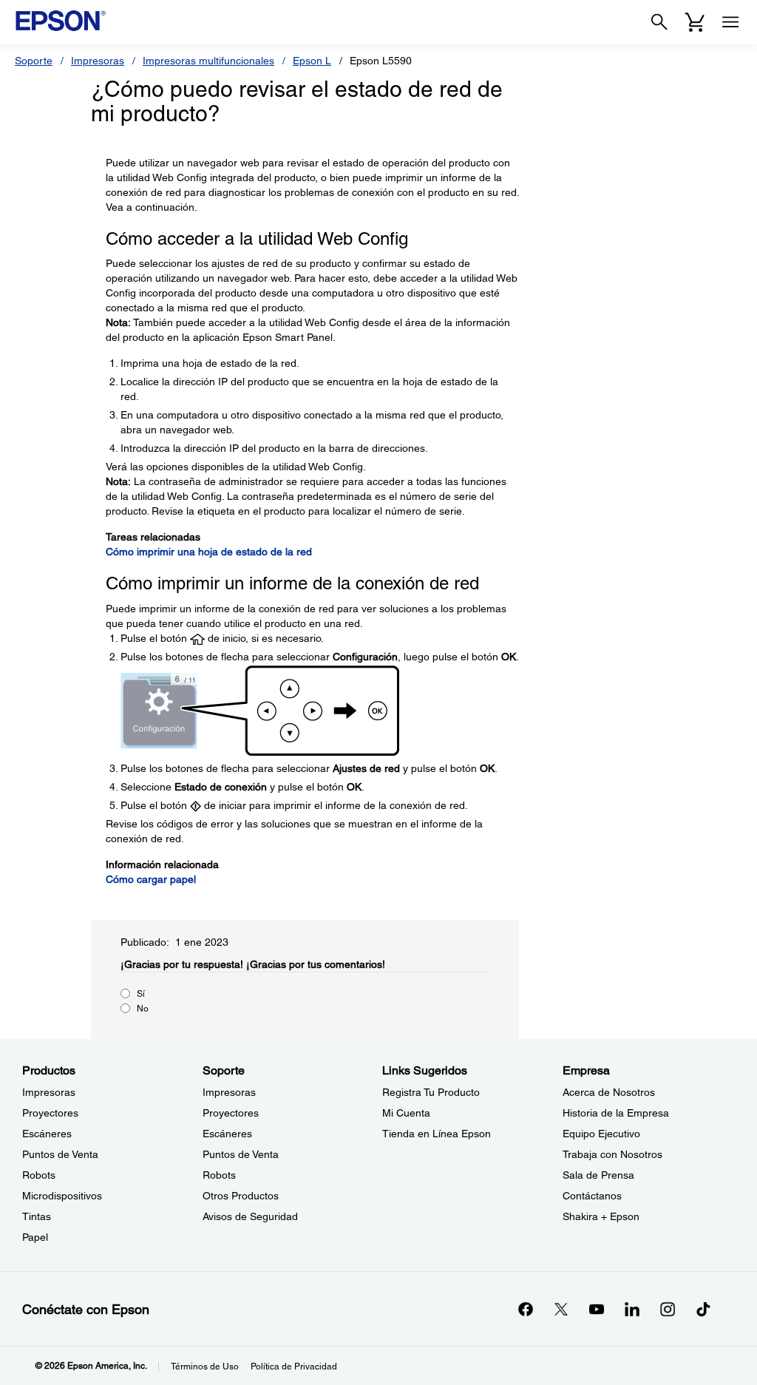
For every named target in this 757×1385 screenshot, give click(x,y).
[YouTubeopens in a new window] (596, 1309)
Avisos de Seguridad (250, 1216)
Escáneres (47, 1134)
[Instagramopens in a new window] (667, 1309)
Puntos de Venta (60, 1154)
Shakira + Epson (601, 1216)
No (143, 1008)
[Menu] (730, 22)
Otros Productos (241, 1196)
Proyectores (50, 1113)
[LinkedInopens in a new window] (632, 1309)
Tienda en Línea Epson (436, 1134)
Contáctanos (592, 1196)
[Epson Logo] (60, 21)
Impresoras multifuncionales (208, 61)
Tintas (36, 1216)
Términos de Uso (205, 1366)
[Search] (659, 22)
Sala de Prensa (598, 1175)
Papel (35, 1237)
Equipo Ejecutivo (601, 1134)
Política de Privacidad (294, 1366)
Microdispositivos (62, 1196)
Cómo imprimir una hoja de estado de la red (209, 552)
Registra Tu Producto (431, 1092)
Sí (141, 994)
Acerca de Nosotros (609, 1092)
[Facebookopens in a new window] (525, 1309)
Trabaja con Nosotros (612, 1154)
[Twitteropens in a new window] (561, 1309)
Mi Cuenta (406, 1113)
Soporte (33, 61)
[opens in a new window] (703, 1309)
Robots (38, 1175)
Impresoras (97, 61)
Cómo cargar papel (151, 879)
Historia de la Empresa (616, 1113)
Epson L (312, 61)
